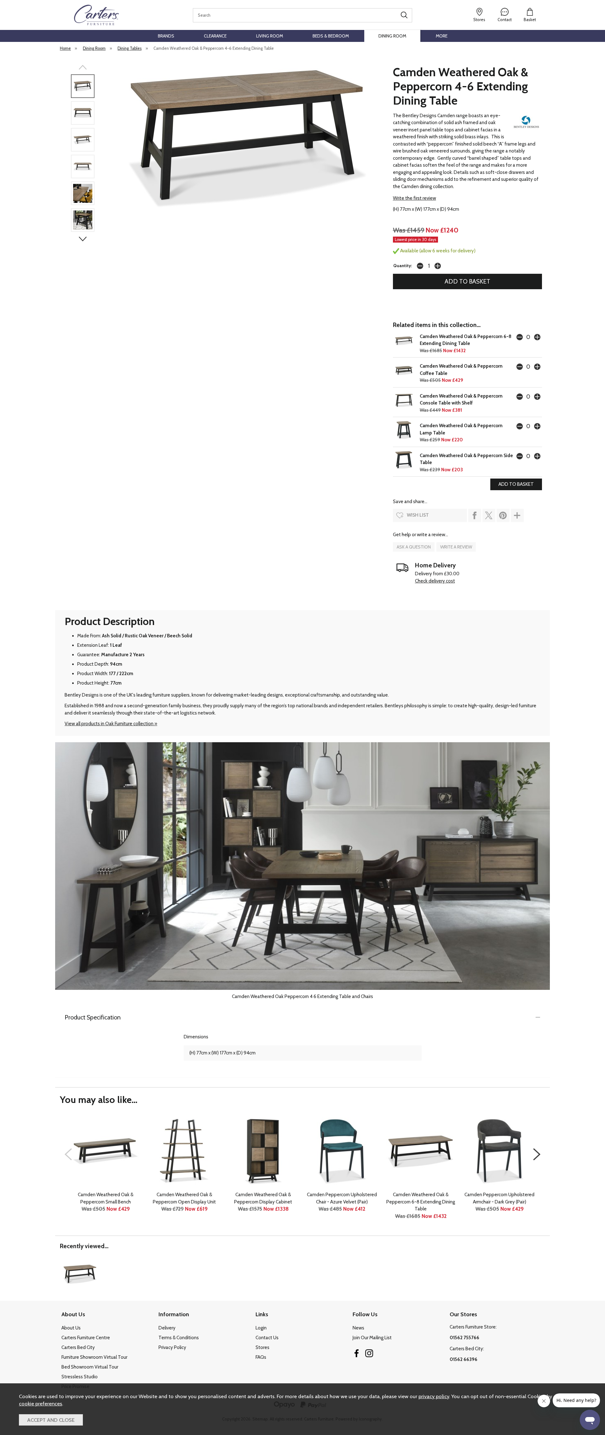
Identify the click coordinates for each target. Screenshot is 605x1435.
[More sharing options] (517, 515)
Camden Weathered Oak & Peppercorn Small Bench (105, 1198)
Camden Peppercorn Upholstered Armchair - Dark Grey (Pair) (499, 1198)
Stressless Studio (79, 1377)
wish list (418, 515)
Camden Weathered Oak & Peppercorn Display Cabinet (263, 1198)
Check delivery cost (435, 581)
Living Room (269, 35)
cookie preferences (40, 1403)
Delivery (167, 1328)
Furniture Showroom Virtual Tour (94, 1357)
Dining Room (392, 35)
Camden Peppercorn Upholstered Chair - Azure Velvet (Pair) (342, 1198)
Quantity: (402, 265)
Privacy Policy (172, 1347)
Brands (166, 35)
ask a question (414, 547)
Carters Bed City (78, 1347)
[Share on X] (488, 515)
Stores (262, 1347)
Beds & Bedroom (331, 35)
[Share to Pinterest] (503, 515)
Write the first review (414, 198)
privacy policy (433, 1396)
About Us (71, 1328)
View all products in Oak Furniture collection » (111, 723)
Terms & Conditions (178, 1337)
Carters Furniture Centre (85, 1337)
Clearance (215, 35)
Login (261, 1328)
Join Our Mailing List (372, 1337)
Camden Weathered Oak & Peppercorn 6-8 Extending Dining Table (420, 1202)
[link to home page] (96, 15)
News (358, 1328)
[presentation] (68, 1154)
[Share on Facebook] (474, 515)
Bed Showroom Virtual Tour (89, 1367)
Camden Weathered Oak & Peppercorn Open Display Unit (184, 1198)
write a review (456, 547)
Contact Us (267, 1337)
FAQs (261, 1357)
